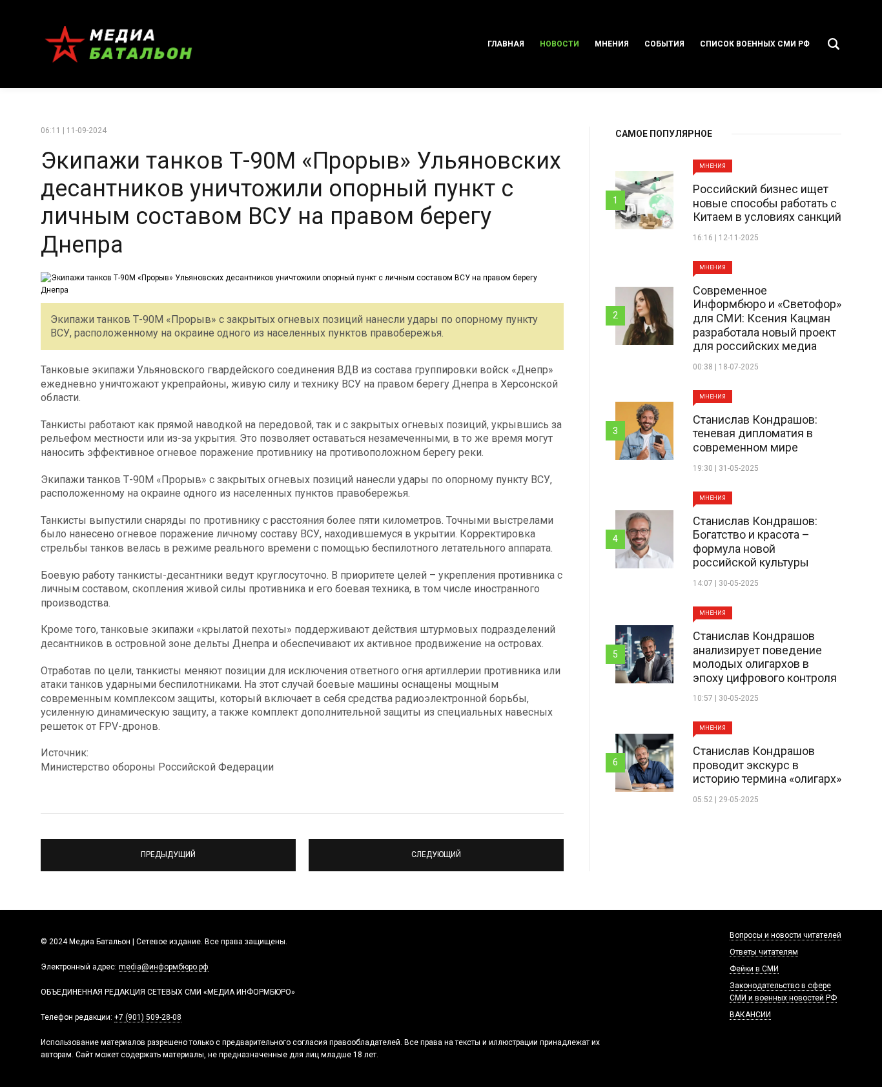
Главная (505, 43)
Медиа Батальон (118, 44)
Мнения (612, 43)
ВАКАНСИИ (750, 1014)
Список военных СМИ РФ (755, 43)
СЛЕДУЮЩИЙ (436, 849)
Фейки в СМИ (754, 968)
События (664, 43)
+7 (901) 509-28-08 (147, 1017)
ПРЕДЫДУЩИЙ (168, 849)
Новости (559, 43)
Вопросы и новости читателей (785, 935)
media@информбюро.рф (164, 966)
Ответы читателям (764, 952)
